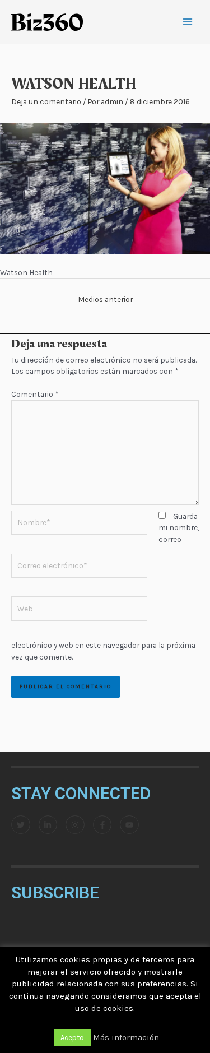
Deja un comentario (46, 101)
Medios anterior (105, 299)
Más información (126, 1037)
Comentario (34, 393)
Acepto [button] (72, 1037)
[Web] (79, 610)
